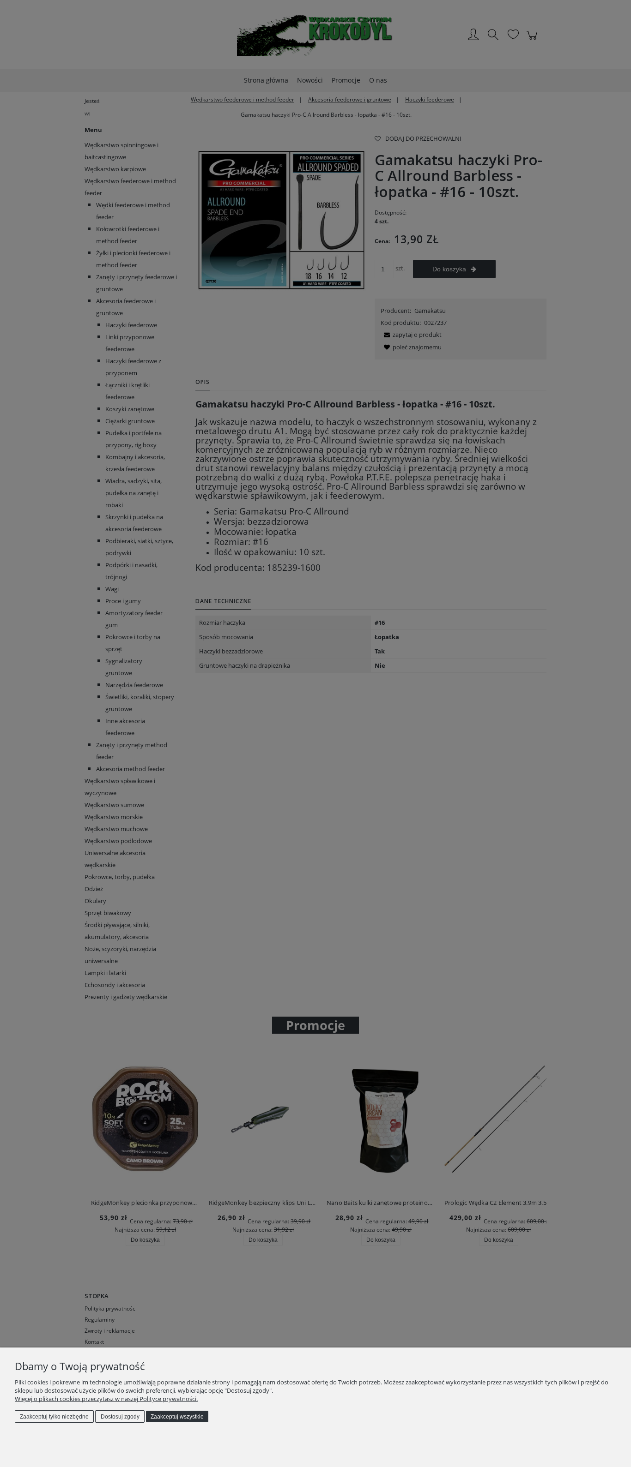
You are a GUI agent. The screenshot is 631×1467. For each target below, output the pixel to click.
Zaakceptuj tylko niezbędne (54, 1416)
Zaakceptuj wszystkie (177, 1416)
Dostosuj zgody (120, 1416)
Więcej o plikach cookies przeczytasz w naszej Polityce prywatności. (106, 1399)
